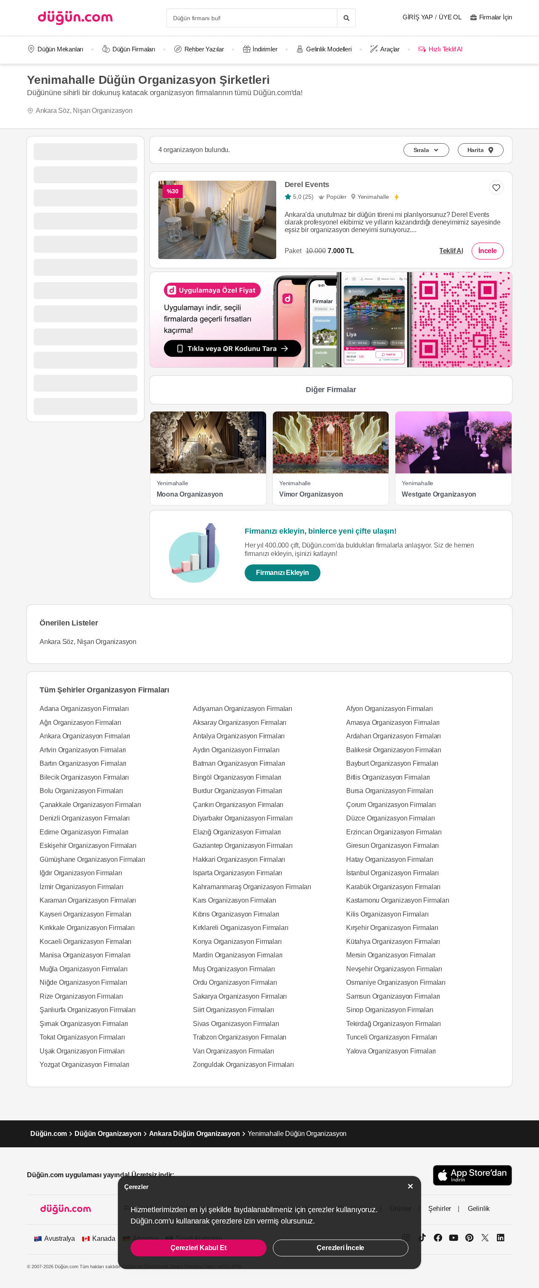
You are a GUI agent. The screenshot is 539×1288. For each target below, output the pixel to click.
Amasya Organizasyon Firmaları (393, 722)
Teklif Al (451, 250)
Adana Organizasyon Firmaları (84, 708)
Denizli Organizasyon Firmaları (85, 818)
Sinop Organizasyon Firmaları (389, 1009)
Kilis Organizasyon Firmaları (387, 914)
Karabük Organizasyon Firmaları (393, 886)
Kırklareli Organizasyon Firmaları (240, 927)
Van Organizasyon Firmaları (233, 1051)
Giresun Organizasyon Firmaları (392, 845)
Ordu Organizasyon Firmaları (235, 982)
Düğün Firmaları (133, 49)
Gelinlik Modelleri (328, 49)
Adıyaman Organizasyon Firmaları (242, 708)
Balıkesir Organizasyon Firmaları (393, 750)
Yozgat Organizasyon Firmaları (84, 1064)
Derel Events (307, 184)
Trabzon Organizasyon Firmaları (239, 1037)
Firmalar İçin (495, 17)
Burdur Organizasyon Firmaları (237, 790)
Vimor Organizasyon (311, 494)
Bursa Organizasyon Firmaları (389, 790)
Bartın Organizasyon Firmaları (83, 763)
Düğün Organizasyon (108, 1133)
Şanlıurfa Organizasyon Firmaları (88, 1009)
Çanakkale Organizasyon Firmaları (90, 804)
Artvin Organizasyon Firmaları (83, 750)
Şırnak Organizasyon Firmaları (84, 1023)
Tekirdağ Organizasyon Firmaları (393, 1023)
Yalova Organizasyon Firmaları (391, 1051)
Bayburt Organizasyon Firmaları (392, 763)
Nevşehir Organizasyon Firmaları (394, 969)
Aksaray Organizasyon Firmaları (239, 722)
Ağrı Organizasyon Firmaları (80, 722)
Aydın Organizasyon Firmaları (236, 750)
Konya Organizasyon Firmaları (237, 941)
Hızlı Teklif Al (445, 49)
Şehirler (439, 1208)
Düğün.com (48, 1133)
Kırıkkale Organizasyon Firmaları (87, 927)
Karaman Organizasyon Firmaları (88, 900)
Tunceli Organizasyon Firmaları (391, 1037)
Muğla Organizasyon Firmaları (83, 969)
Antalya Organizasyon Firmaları (239, 736)
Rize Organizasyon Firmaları (81, 996)
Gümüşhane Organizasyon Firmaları (92, 859)
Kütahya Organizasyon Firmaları (393, 941)
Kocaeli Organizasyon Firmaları (85, 941)
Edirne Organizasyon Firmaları (84, 832)
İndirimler (265, 49)
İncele (487, 250)
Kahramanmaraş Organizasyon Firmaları (252, 886)
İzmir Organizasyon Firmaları (81, 886)
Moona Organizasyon (190, 494)
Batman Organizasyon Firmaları (239, 763)
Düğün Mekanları (60, 49)
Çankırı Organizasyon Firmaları (238, 804)
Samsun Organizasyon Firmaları (393, 996)
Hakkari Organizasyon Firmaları (239, 859)
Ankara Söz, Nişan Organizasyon (84, 110)
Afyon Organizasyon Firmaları (389, 708)
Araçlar (390, 49)
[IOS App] (472, 1175)
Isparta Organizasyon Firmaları (237, 872)
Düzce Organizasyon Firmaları (390, 818)
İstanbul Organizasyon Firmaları (392, 872)
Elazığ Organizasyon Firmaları (237, 832)
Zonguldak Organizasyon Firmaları (243, 1064)
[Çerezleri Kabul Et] (410, 1186)
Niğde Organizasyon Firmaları (83, 982)
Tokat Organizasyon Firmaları (82, 1037)
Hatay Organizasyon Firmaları (389, 859)
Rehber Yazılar (204, 49)
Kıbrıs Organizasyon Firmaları (236, 914)
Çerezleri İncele (340, 1247)
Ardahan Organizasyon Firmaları (393, 736)
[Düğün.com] (75, 17)
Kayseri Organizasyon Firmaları (85, 914)
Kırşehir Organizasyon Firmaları (392, 927)
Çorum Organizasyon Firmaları (390, 804)
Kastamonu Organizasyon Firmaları (397, 900)
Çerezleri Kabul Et (198, 1247)
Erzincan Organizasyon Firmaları (394, 832)
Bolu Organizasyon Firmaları (81, 790)
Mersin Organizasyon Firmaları (390, 955)
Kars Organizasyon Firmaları (234, 900)
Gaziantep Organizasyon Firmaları (243, 845)
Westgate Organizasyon (439, 494)
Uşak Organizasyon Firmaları (82, 1051)
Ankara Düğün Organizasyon (194, 1133)
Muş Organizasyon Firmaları (234, 969)
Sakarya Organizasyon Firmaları (240, 996)
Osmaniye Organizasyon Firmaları (396, 982)
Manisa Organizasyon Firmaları (85, 955)
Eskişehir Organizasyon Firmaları (88, 845)
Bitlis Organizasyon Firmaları (388, 777)
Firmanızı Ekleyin (282, 572)
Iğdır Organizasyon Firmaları (81, 872)
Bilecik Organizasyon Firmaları (84, 777)
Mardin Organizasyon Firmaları (238, 955)
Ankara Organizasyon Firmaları (85, 736)
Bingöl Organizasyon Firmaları (237, 777)
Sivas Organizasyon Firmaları (236, 1023)
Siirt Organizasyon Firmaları (233, 1009)
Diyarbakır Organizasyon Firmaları (242, 818)
